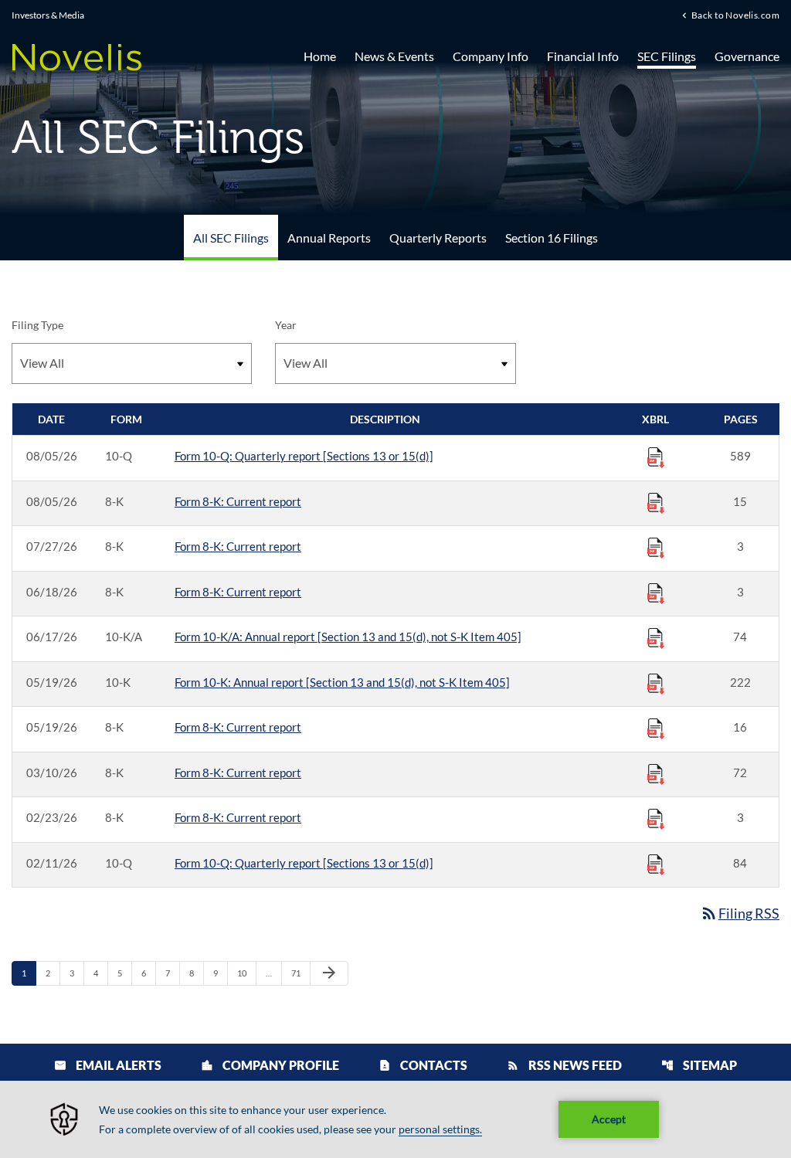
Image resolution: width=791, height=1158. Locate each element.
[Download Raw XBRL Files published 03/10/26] (656, 773)
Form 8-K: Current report (238, 501)
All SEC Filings (231, 237)
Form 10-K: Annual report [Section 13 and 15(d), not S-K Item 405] (342, 682)
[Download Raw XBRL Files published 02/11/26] (656, 863)
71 (300, 972)
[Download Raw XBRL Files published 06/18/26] (656, 592)
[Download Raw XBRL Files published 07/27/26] (656, 547)
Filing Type (37, 324)
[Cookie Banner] (395, 1119)
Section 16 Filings (551, 237)
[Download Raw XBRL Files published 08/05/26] (656, 456)
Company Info (490, 56)
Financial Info (583, 56)
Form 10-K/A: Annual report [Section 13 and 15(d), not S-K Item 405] (348, 637)
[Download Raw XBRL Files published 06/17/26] (656, 637)
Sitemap (699, 1065)
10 (246, 972)
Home (320, 56)
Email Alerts (107, 1065)
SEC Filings (666, 56)
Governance (747, 56)
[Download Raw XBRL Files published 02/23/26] (656, 818)
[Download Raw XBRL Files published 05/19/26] (656, 683)
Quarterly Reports (438, 237)
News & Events (394, 56)
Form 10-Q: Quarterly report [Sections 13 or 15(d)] (304, 456)
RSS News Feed (564, 1065)
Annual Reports (329, 237)
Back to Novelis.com (735, 14)
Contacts (423, 1065)
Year (286, 324)
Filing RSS (739, 913)
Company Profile (270, 1065)
